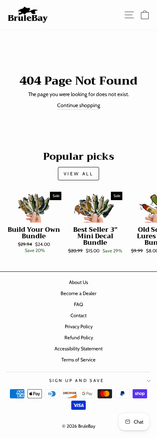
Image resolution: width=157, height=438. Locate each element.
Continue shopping (78, 105)
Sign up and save (76, 380)
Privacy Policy (79, 326)
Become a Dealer (78, 293)
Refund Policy (78, 337)
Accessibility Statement (78, 348)
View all (79, 173)
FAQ (78, 304)
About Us (78, 282)
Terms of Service (78, 360)
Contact (78, 315)
